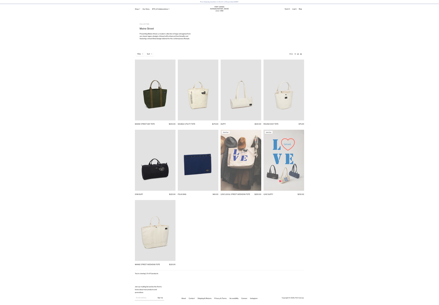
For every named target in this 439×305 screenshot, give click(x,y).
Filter (139, 54)
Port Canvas (299, 298)
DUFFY (223, 124)
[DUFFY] (241, 90)
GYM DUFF (139, 194)
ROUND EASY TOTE (271, 124)
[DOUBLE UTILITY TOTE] (198, 90)
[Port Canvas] (219, 9)
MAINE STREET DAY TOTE (145, 124)
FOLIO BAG (182, 194)
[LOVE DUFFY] (284, 160)
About (183, 298)
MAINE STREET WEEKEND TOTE (147, 264)
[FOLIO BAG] (198, 160)
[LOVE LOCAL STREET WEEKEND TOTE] (241, 160)
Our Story (146, 9)
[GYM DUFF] (155, 160)
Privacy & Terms (220, 298)
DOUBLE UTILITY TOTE (186, 124)
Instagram (254, 298)
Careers (244, 298)
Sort (148, 54)
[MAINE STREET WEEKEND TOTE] (155, 230)
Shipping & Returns (204, 298)
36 (301, 54)
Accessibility (233, 298)
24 (298, 54)
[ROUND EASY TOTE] (284, 90)
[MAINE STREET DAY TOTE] (155, 90)
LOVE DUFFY (268, 194)
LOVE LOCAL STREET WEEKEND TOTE (235, 194)
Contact (192, 298)
